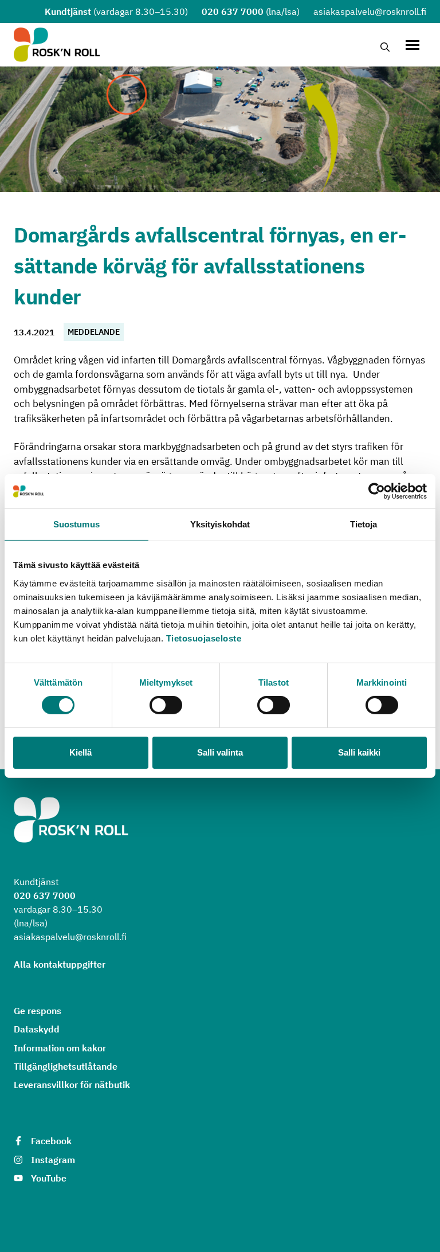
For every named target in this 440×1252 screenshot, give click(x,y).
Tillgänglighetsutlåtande (65, 1066)
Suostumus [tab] (76, 524)
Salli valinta (220, 752)
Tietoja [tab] (364, 524)
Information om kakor (60, 1048)
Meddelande (94, 332)
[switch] (166, 705)
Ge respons (37, 1010)
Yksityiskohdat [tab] (220, 524)
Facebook (51, 1141)
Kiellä (80, 752)
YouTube (48, 1178)
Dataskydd (37, 1029)
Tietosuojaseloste (204, 638)
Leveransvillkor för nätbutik (72, 1084)
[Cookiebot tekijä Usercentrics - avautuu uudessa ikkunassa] (377, 491)
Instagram (53, 1159)
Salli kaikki (359, 752)
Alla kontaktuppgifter (59, 964)
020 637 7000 (233, 11)
